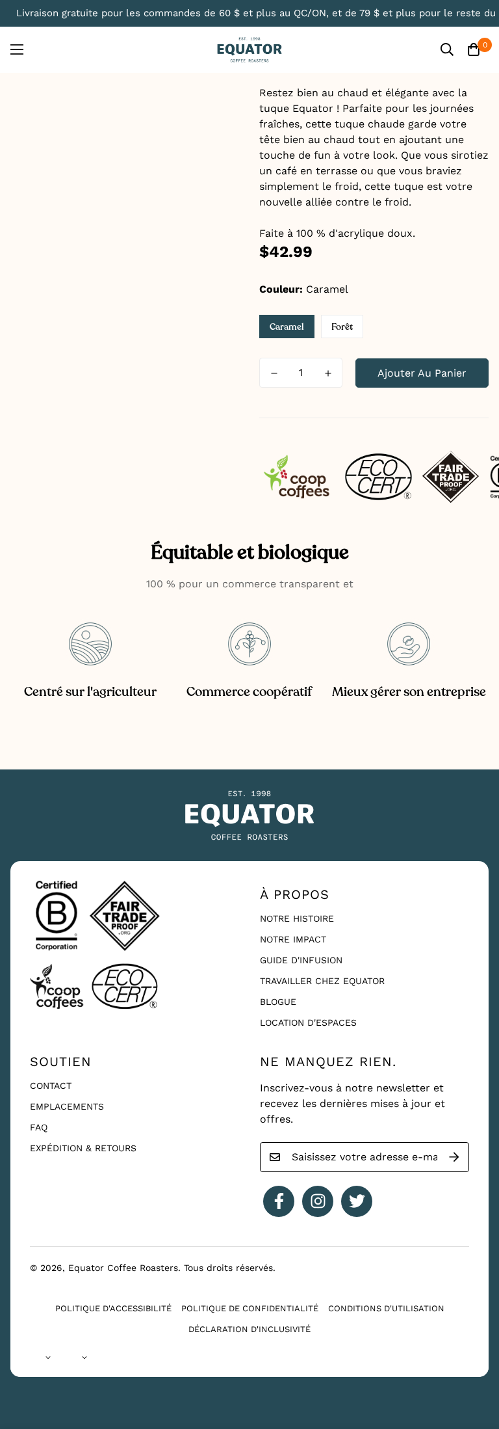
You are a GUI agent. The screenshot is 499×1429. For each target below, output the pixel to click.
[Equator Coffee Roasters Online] (249, 50)
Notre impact (293, 939)
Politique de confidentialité (249, 1308)
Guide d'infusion (301, 960)
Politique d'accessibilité (113, 1308)
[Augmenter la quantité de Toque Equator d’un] (328, 373)
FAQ (38, 1127)
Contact (50, 1085)
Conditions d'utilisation (386, 1308)
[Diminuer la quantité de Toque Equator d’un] (274, 373)
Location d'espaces (308, 1022)
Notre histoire (297, 918)
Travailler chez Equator (322, 981)
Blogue (278, 1001)
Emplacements (67, 1106)
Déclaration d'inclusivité (249, 1329)
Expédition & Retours (83, 1148)
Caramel (287, 327)
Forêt (342, 327)
